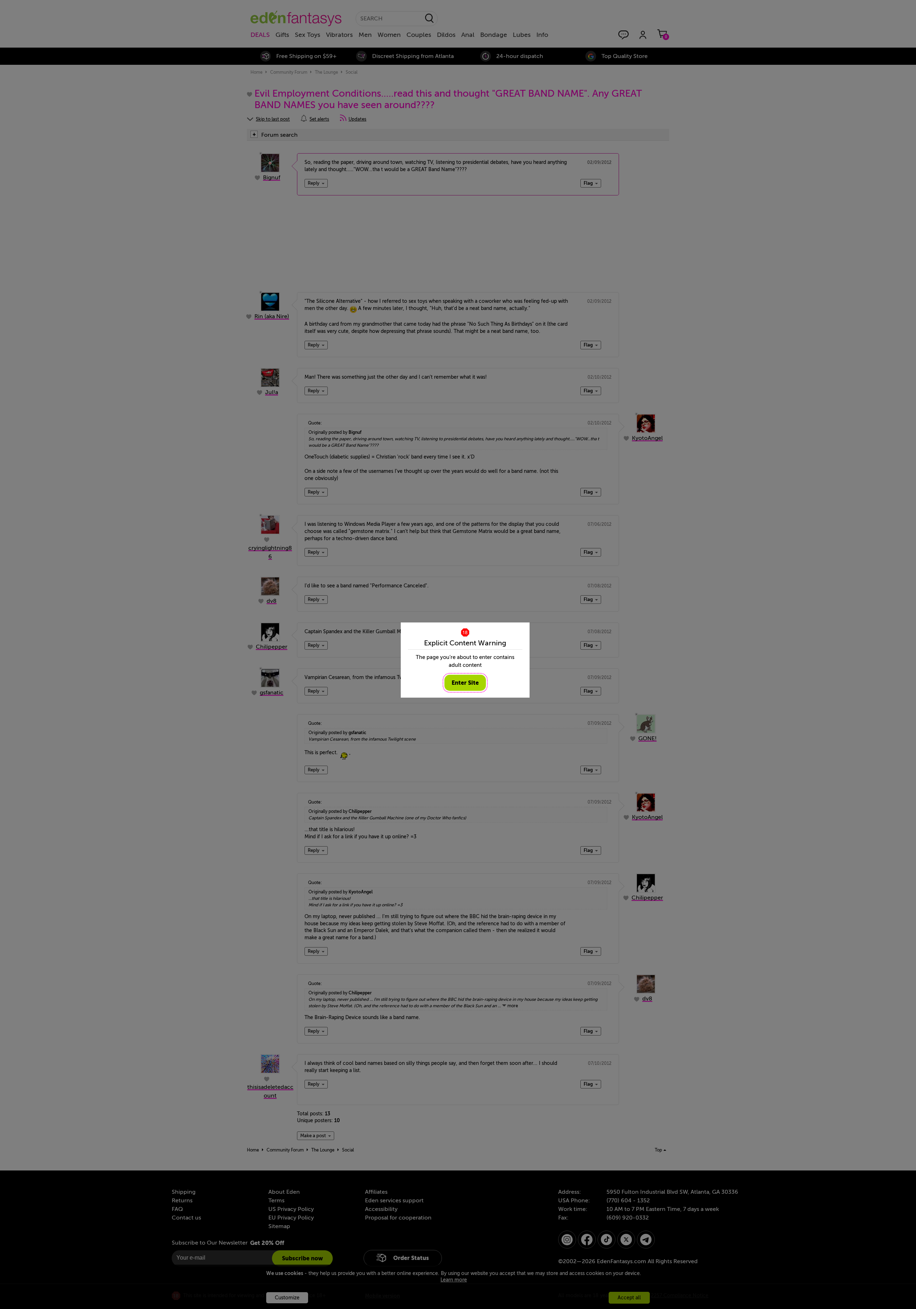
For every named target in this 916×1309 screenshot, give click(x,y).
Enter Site (465, 682)
